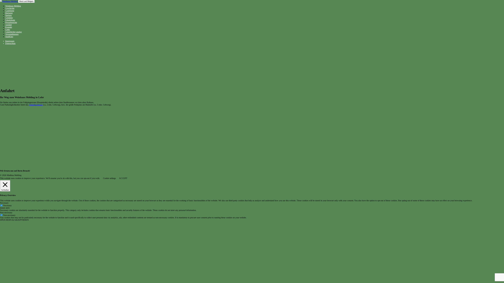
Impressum (9, 41)
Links (7, 29)
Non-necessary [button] (6, 212)
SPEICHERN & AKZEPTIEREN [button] (14, 220)
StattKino (9, 37)
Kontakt (8, 27)
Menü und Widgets (26, 1)
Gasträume (9, 11)
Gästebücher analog (13, 32)
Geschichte (9, 8)
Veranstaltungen (12, 34)
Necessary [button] (4, 203)
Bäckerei (9, 13)
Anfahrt (8, 25)
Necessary (7, 205)
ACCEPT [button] (123, 178)
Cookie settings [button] (109, 178)
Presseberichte (11, 22)
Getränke (9, 18)
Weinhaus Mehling (13, 6)
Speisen (8, 15)
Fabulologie (10, 20)
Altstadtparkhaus (36, 105)
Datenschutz (10, 43)
